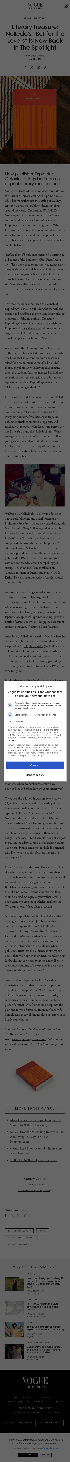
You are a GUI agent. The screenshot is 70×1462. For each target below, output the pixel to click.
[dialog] (35, 731)
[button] (35, 721)
